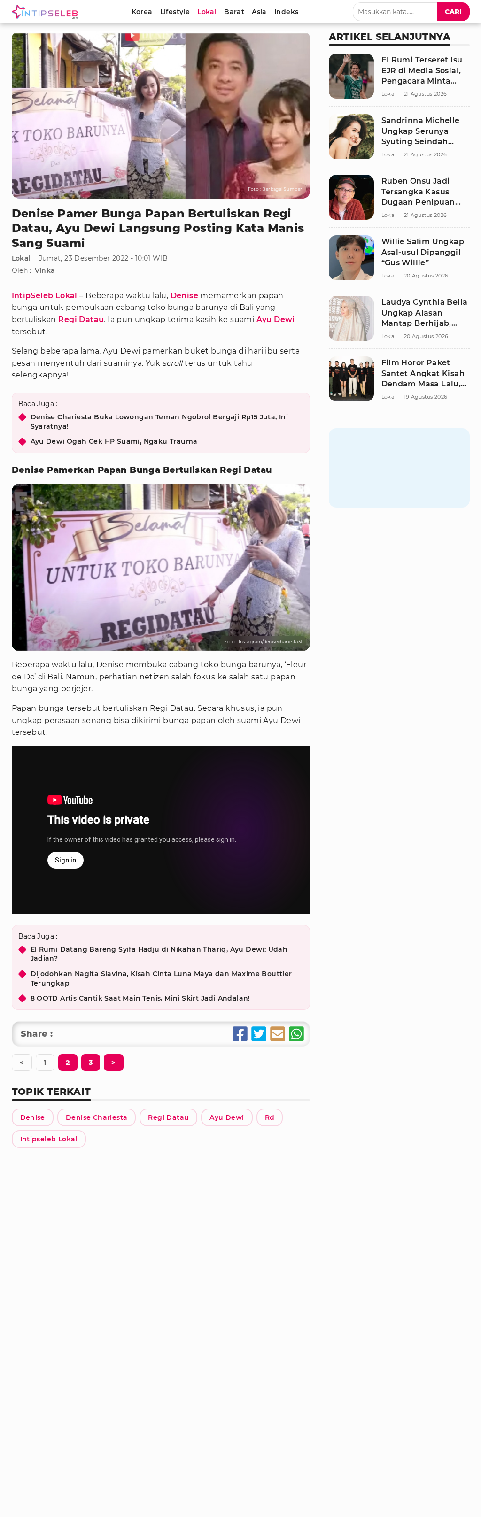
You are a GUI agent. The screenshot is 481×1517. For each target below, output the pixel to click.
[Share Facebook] (240, 1033)
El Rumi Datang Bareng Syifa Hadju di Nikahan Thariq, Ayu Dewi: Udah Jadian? (159, 954)
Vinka (45, 270)
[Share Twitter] (258, 1033)
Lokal (21, 258)
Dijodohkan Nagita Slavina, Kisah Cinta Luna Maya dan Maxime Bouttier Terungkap (161, 978)
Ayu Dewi (275, 319)
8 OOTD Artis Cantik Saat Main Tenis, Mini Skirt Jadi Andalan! (140, 998)
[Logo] (46, 11)
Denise (184, 295)
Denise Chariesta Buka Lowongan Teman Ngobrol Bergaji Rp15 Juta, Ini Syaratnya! (159, 422)
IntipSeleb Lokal (45, 295)
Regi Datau (81, 319)
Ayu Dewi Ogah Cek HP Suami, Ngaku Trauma (114, 441)
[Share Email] (277, 1033)
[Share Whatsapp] (296, 1033)
